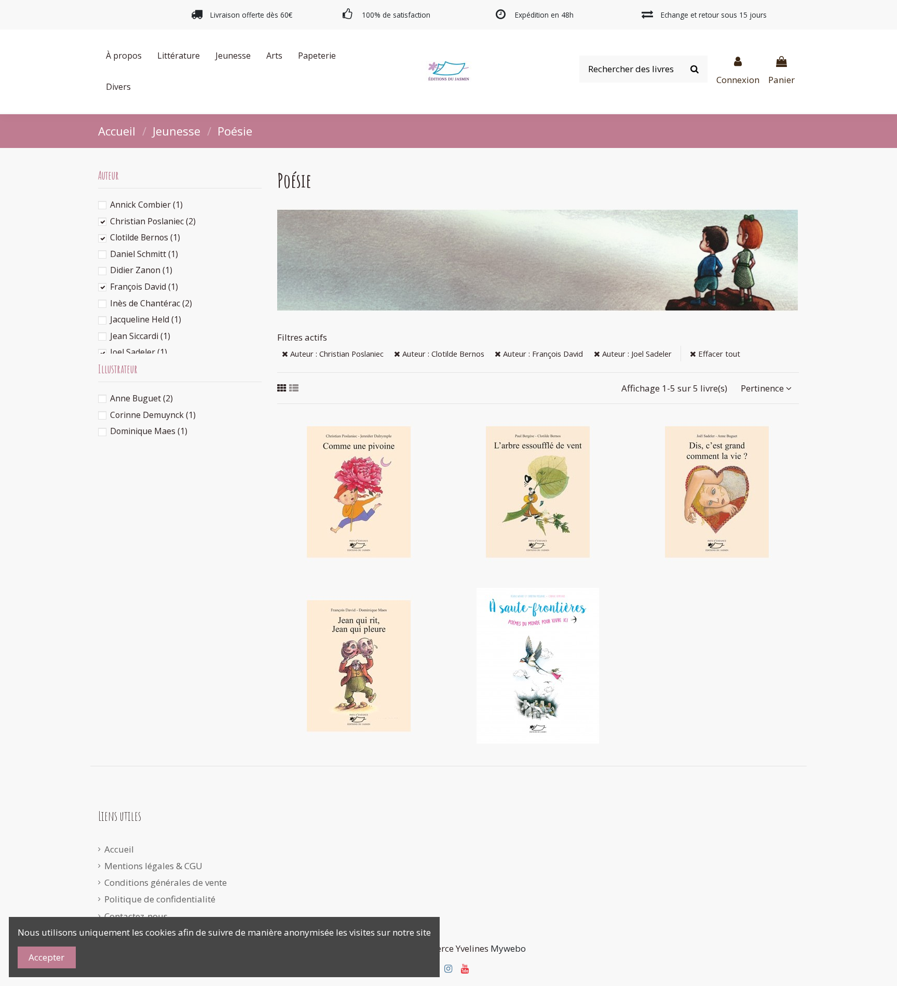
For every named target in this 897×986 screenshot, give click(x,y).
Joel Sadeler (138, 352)
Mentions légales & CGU (153, 866)
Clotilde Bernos (145, 237)
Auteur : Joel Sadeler (636, 353)
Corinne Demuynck (153, 415)
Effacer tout (718, 353)
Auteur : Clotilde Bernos (442, 353)
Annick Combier (146, 204)
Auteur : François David (542, 353)
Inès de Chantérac (151, 303)
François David (144, 286)
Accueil (119, 849)
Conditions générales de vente (165, 882)
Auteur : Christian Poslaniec (336, 353)
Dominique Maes (148, 431)
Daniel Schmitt (144, 254)
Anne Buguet (141, 398)
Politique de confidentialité (159, 899)
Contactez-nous (136, 916)
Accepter (46, 957)
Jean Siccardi (140, 336)
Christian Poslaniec (153, 221)
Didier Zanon (141, 270)
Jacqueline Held (145, 319)
